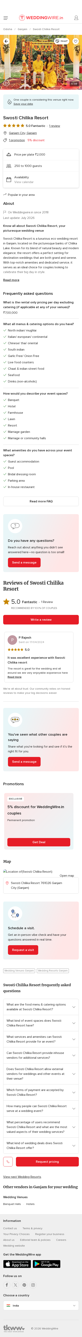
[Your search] (6, 41)
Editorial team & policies (35, 1240)
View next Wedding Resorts (22, 1177)
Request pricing (47, 1162)
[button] (41, 543)
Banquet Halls (12, 1204)
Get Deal (38, 842)
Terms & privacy (32, 1228)
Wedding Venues (15, 1197)
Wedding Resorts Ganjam (53, 970)
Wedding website (14, 1245)
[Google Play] (47, 1267)
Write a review (41, 620)
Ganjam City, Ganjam (23, 133)
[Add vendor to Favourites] (75, 41)
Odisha (8, 29)
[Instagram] (33, 1285)
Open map (67, 876)
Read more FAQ (41, 501)
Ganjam (23, 29)
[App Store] (17, 1267)
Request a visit (23, 950)
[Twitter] (15, 1285)
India (16, 1305)
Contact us (10, 1228)
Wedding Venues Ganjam (19, 970)
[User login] (76, 18)
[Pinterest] (24, 1285)
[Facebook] (6, 1285)
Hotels (30, 1204)
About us (9, 1240)
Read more (11, 280)
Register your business (49, 1234)
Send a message (24, 563)
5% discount (36, 140)
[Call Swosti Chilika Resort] (8, 1161)
